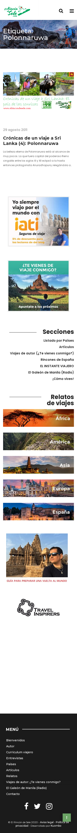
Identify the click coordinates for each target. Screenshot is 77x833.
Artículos (66, 347)
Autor (10, 746)
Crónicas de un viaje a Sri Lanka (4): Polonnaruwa (32, 140)
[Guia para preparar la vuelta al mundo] (37, 559)
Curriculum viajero (19, 752)
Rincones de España (57, 359)
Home (7, 52)
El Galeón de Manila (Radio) (51, 372)
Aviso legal (47, 822)
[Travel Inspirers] (38, 607)
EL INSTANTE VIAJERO (57, 366)
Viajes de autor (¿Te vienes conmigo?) (42, 353)
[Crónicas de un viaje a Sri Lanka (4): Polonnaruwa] (38, 96)
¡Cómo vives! (63, 379)
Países (11, 764)
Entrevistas (14, 758)
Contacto (13, 794)
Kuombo (56, 825)
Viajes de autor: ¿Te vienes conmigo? (33, 782)
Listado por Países (59, 340)
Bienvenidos (15, 740)
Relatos (11, 776)
